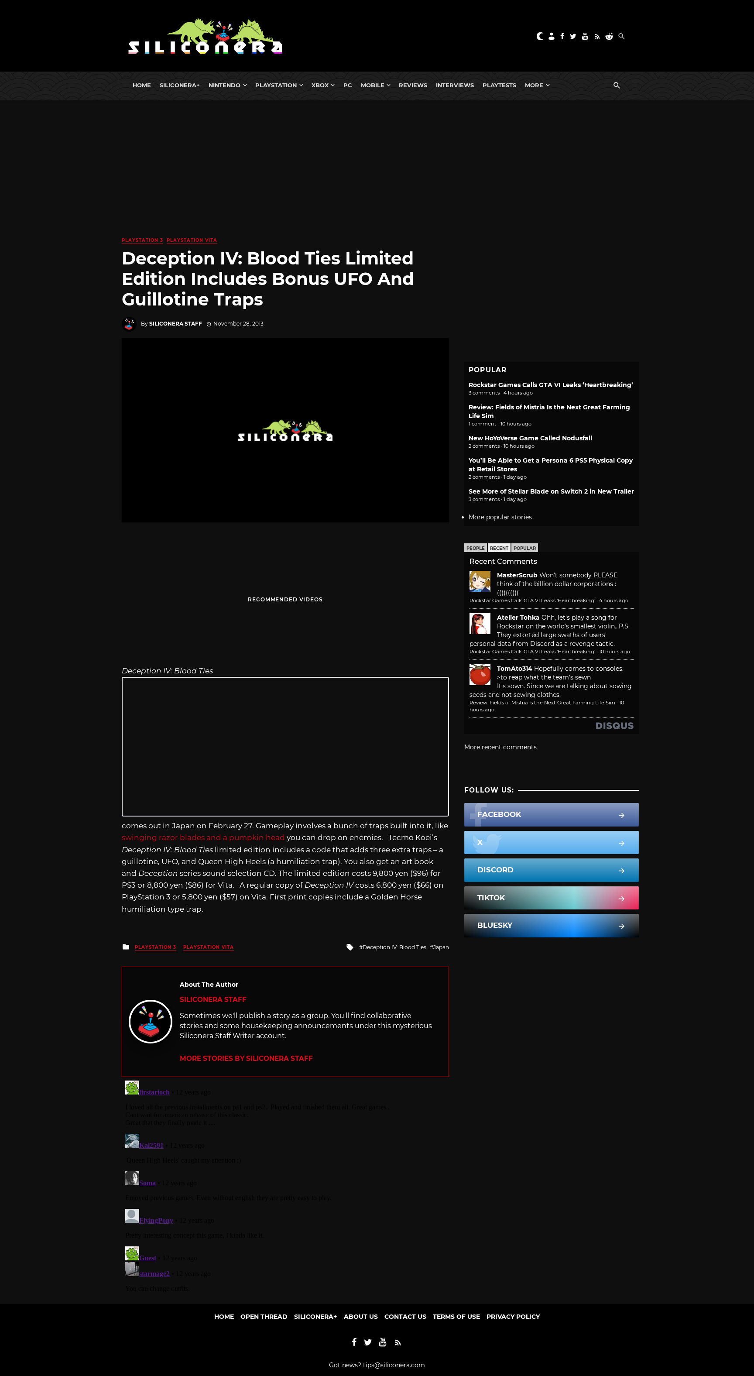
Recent (499, 548)
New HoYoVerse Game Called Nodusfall (530, 438)
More (534, 85)
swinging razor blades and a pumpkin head (203, 837)
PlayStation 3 (142, 240)
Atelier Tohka (518, 617)
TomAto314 (514, 669)
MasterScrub (517, 575)
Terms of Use (456, 1317)
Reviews (413, 85)
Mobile (372, 85)
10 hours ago (614, 652)
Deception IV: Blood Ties (394, 947)
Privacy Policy (513, 1317)
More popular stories (500, 517)
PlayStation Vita (192, 240)
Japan (441, 947)
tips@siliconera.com (394, 1365)
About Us (361, 1317)
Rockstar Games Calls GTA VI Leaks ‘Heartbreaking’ (551, 385)
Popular (525, 548)
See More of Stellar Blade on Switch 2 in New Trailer (551, 491)
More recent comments (500, 747)
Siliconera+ (180, 85)
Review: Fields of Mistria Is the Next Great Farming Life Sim (542, 703)
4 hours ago (613, 600)
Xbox (320, 85)
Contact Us (405, 1317)
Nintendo (224, 85)
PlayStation (276, 85)
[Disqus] (285, 1186)
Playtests (499, 85)
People (475, 548)
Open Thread (264, 1317)
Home (142, 85)
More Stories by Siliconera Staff (246, 1058)
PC (347, 85)
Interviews (455, 85)
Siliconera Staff (175, 323)
